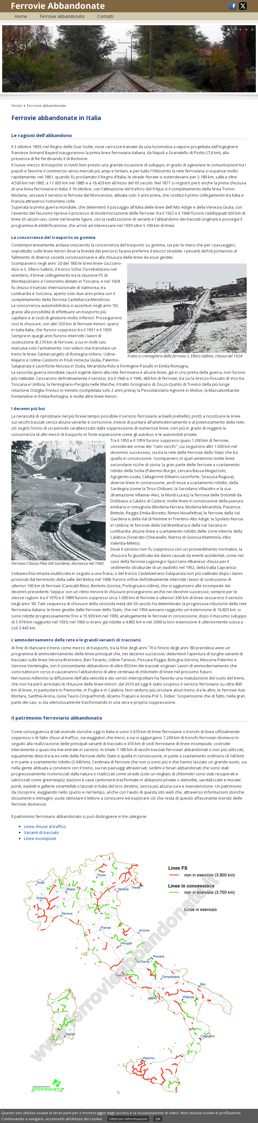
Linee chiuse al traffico (45, 826)
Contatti (105, 16)
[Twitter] (243, 8)
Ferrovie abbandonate (62, 16)
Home (20, 16)
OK (157, 1118)
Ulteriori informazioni (128, 1118)
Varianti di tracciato (41, 832)
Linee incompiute (40, 838)
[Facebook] (233, 8)
